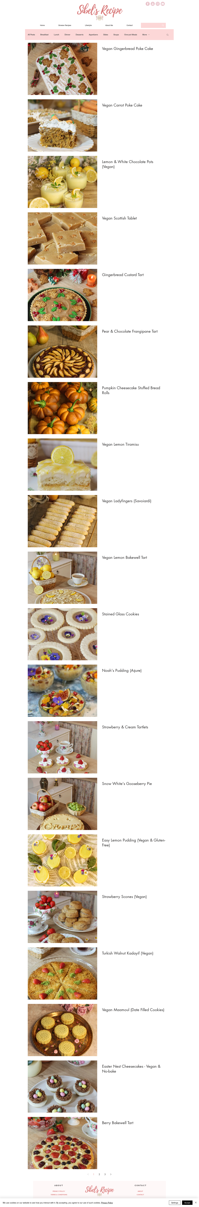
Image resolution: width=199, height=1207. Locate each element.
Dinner (67, 35)
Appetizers (93, 35)
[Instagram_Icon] (158, 4)
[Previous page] (88, 1174)
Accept (187, 1202)
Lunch (56, 35)
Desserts (79, 35)
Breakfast (44, 35)
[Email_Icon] (163, 4)
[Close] (195, 1202)
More (144, 35)
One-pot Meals (130, 35)
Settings (174, 1202)
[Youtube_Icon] (153, 4)
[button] (167, 35)
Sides (105, 35)
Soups (116, 35)
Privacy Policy (107, 1202)
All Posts (31, 35)
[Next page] (110, 1174)
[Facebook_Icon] (148, 4)
